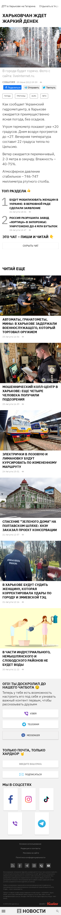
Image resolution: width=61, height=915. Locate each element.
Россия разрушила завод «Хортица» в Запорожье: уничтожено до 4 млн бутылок (33, 222)
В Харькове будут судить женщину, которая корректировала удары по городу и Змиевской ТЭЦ (26, 590)
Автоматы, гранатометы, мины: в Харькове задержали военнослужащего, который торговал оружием (29, 325)
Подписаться (33, 774)
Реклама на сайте (31, 853)
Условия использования (30, 844)
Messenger (33, 735)
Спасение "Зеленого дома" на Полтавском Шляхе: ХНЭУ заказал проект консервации (29, 525)
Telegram (33, 724)
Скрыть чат (30, 245)
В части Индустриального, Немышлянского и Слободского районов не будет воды (26, 658)
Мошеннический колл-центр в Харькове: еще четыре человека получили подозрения (30, 393)
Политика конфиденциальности (30, 857)
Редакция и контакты (31, 848)
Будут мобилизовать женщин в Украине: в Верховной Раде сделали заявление (33, 204)
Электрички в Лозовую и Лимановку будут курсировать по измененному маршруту (29, 460)
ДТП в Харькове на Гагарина (18, 6)
